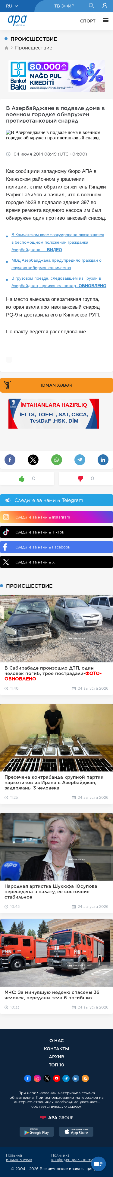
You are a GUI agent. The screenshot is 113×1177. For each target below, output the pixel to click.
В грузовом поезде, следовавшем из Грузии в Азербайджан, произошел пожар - (58, 282)
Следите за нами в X (35, 562)
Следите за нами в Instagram (42, 517)
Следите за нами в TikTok (39, 532)
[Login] (104, 6)
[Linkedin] (75, 1079)
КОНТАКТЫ (56, 1048)
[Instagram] (37, 1079)
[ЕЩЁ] (104, 21)
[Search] (91, 6)
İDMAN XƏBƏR (56, 385)
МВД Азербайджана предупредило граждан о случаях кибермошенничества (56, 264)
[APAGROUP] (56, 1117)
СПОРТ (88, 21)
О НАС (56, 1040)
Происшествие (33, 48)
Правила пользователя (19, 1157)
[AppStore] (76, 1132)
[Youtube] (56, 1079)
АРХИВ (56, 1056)
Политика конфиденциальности (72, 1157)
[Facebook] (27, 1079)
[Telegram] (66, 1079)
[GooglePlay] (37, 1132)
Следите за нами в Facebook (42, 547)
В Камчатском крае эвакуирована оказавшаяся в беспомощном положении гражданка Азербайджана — (57, 242)
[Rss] (85, 1079)
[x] (47, 1079)
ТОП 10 (56, 1064)
